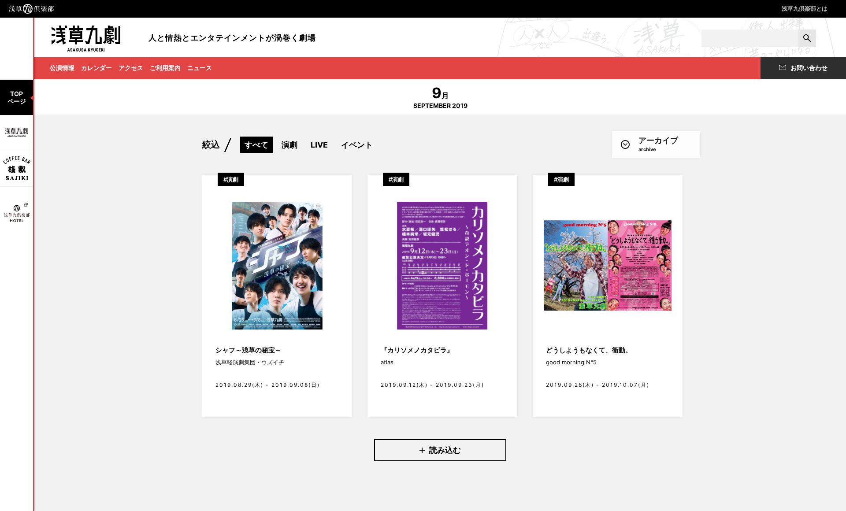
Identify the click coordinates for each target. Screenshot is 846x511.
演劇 (289, 144)
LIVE (319, 144)
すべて (256, 144)
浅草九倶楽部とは (804, 8)
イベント (357, 144)
